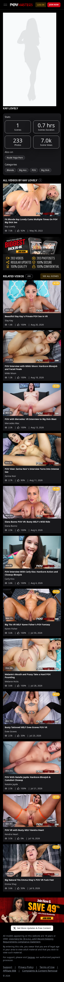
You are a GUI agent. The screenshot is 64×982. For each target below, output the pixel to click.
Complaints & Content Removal (39, 970)
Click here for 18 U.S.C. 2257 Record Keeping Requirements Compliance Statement (28, 940)
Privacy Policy (27, 967)
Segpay (31, 957)
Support (9, 967)
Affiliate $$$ (11, 970)
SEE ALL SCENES (51, 276)
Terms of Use (49, 967)
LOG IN (40, 4)
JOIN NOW (54, 4)
